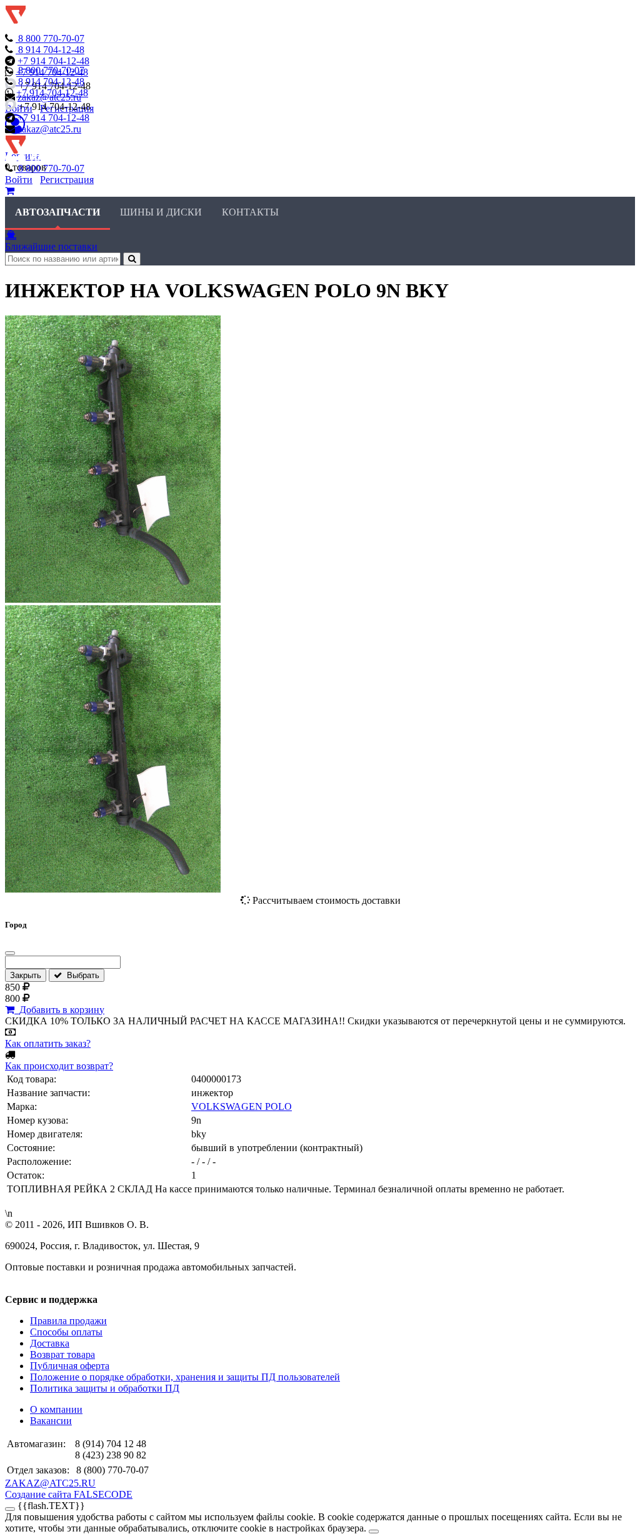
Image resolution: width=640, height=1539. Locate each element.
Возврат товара (62, 1354)
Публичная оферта (69, 1365)
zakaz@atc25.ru (49, 129)
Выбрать (80, 975)
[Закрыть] (10, 953)
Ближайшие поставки (51, 246)
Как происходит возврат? (59, 1066)
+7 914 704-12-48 (53, 61)
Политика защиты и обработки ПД (104, 1388)
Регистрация (67, 179)
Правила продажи (68, 1320)
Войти (18, 179)
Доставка (49, 1343)
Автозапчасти (57, 212)
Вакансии (51, 1420)
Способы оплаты (66, 1332)
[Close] (374, 1531)
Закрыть (25, 975)
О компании (56, 1409)
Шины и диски (161, 212)
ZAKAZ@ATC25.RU (50, 1483)
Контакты (250, 212)
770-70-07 (51, 38)
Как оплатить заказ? (48, 1043)
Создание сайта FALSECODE (68, 1494)
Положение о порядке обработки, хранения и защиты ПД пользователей (185, 1377)
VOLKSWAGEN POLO (241, 1106)
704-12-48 (51, 49)
